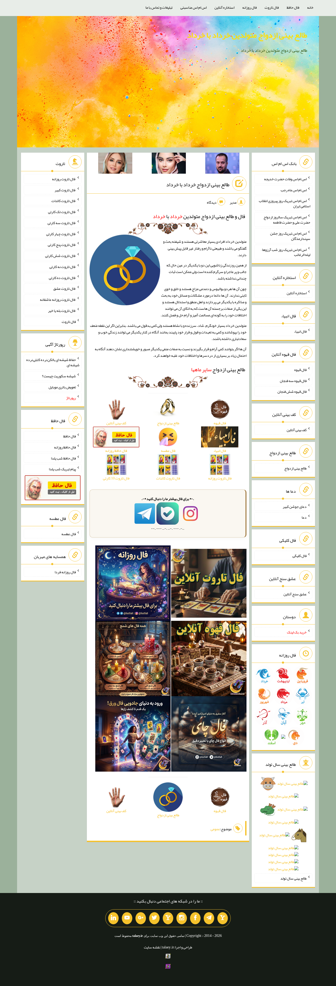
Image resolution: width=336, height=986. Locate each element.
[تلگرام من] (209, 918)
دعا (304, 517)
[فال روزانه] (133, 584)
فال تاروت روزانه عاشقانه (58, 299)
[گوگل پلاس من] (140, 918)
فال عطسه (68, 533)
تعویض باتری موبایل (62, 386)
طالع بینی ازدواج (218, 369)
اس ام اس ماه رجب (294, 189)
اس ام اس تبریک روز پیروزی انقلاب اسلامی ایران (284, 203)
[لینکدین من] (113, 918)
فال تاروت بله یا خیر (62, 310)
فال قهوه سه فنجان (293, 380)
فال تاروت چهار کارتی (61, 233)
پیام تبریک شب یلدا (62, 469)
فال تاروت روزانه (64, 179)
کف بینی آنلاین (297, 429)
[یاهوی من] (222, 918)
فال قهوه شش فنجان (292, 391)
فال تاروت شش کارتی (60, 255)
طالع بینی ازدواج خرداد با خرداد (197, 184)
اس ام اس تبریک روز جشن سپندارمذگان (290, 236)
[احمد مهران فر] (222, 164)
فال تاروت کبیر (65, 189)
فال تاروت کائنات (63, 200)
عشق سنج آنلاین (295, 593)
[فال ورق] (133, 735)
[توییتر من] (154, 918)
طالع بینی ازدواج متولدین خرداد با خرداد (247, 35)
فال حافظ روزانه (65, 447)
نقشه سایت (152, 947)
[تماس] (168, 918)
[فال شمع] (133, 659)
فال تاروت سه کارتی (62, 222)
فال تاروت (272, 7)
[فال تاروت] (208, 584)
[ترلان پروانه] (169, 164)
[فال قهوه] (208, 659)
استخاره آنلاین (224, 7)
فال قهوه (300, 369)
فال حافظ (293, 7)
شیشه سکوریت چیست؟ (59, 376)
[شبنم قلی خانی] (115, 164)
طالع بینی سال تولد (293, 878)
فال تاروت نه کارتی (62, 266)
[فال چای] (208, 735)
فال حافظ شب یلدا (63, 458)
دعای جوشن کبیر (295, 506)
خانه (310, 7)
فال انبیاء (300, 331)
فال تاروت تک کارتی (62, 211)
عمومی (215, 829)
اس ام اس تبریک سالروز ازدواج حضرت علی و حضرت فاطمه (287, 219)
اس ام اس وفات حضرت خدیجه (285, 179)
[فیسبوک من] (195, 918)
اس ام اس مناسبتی (193, 7)
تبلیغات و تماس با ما (158, 7)
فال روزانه (249, 7)
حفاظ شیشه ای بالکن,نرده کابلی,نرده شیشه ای (53, 362)
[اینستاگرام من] (181, 918)
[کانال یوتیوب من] (127, 918)
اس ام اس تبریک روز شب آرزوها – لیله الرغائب (285, 252)
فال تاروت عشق (64, 288)
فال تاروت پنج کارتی (62, 244)
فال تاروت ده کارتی (62, 277)
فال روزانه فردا (65, 572)
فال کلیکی (299, 555)
